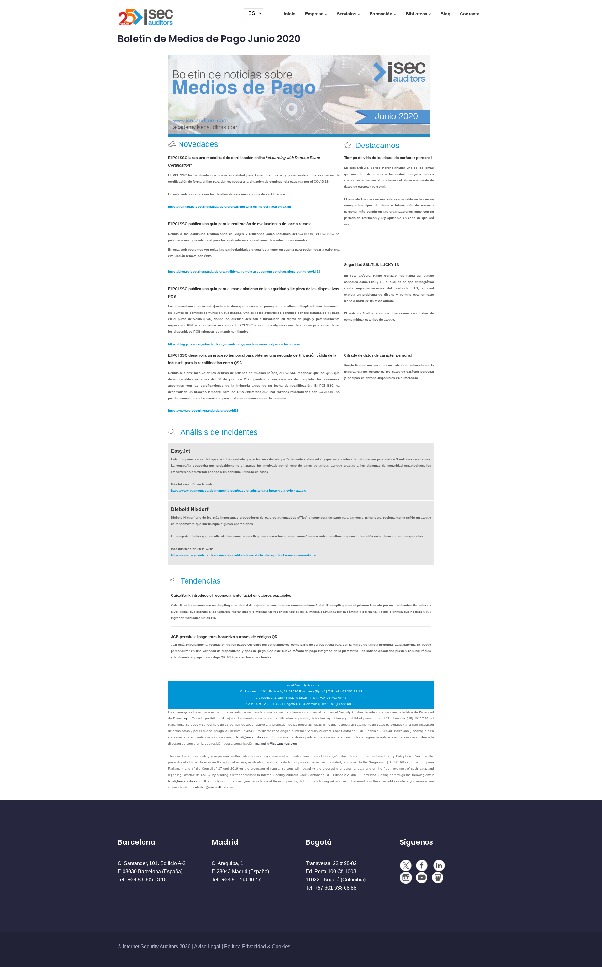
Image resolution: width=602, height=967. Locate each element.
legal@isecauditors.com (253, 737)
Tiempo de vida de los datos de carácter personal (388, 158)
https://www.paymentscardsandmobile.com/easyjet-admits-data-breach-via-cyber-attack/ (238, 490)
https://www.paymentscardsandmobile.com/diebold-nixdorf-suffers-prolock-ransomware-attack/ (243, 555)
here (408, 756)
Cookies (281, 946)
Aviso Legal (207, 946)
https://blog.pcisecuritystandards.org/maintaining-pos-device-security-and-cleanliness (234, 344)
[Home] (146, 14)
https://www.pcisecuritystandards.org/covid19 (203, 410)
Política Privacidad (245, 946)
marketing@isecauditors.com (276, 743)
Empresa (314, 13)
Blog (446, 13)
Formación (381, 13)
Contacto (470, 13)
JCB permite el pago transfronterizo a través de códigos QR (224, 637)
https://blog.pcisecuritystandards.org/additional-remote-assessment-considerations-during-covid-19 (244, 271)
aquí (186, 718)
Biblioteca (416, 13)
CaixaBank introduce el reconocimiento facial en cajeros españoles (231, 595)
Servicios (346, 13)
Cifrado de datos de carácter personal (378, 355)
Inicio (290, 13)
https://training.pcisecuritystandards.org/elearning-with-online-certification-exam (229, 206)
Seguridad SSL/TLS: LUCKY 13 (371, 265)
